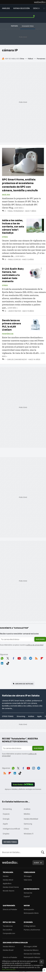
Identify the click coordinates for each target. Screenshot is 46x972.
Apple (39, 716)
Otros (5, 237)
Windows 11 (28, 833)
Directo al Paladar (10, 909)
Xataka (5, 876)
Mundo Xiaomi (8, 890)
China (22, 58)
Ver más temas (10, 842)
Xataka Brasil (8, 950)
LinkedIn (2, 663)
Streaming (21, 716)
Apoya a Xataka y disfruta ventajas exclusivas (23, 789)
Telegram (30, 658)
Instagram (25, 658)
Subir (36, 862)
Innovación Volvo (28, 26)
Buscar (42, 852)
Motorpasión (29, 909)
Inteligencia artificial (11, 828)
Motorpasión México (32, 957)
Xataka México (9, 946)
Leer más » (19, 208)
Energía (6, 818)
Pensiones (41, 58)
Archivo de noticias (24, 683)
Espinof (27, 896)
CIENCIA (36, 8)
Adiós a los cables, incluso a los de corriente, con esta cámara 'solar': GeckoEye (13, 226)
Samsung (28, 823)
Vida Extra (28, 879)
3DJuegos (28, 876)
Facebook (13, 658)
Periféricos (7, 334)
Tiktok (8, 663)
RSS (36, 658)
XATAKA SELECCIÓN (21, 8)
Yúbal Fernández (16, 211)
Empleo (6, 833)
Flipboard (42, 658)
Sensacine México (31, 950)
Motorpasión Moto (31, 913)
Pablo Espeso (14, 259)
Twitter (8, 658)
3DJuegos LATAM (30, 946)
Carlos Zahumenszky (17, 359)
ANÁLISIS (6, 8)
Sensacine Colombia (32, 953)
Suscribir (40, 639)
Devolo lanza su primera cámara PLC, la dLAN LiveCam (11, 324)
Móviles (27, 814)
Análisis (6, 195)
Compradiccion (9, 933)
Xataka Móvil (8, 879)
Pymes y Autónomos (32, 929)
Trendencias (8, 926)
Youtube (19, 658)
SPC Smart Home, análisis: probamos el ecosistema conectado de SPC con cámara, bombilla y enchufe (20, 184)
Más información (8, 969)
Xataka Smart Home (11, 887)
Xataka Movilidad (31, 818)
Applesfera (7, 883)
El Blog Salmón (30, 926)
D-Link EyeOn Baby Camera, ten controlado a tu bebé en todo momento (13, 275)
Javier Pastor (14, 311)
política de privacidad (34, 645)
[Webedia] (40, 2)
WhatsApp (2, 658)
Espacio (6, 814)
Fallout (30, 58)
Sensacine (28, 892)
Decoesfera (7, 929)
